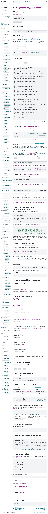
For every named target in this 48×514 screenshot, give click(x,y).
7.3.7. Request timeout (5, 40)
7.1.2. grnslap (4, 12)
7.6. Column (3, 146)
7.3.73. (4, 142)
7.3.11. (5, 46)
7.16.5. (5, 247)
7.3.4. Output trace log (5, 35)
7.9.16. (5, 204)
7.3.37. (6, 86)
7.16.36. (5, 302)
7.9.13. (5, 200)
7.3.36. (5, 84)
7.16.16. (5, 264)
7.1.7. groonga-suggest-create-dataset (6, 21)
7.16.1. (4, 241)
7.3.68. (6, 135)
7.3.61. (4, 124)
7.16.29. (6, 286)
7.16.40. (5, 311)
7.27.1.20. (5, 383)
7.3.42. (6, 96)
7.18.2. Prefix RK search (5, 330)
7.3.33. (4, 78)
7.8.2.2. (6, 161)
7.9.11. (6, 196)
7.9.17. (5, 206)
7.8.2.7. (6, 169)
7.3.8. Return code (5, 41)
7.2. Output (3, 28)
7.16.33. (7, 294)
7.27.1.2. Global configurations (4, 353)
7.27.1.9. (4, 365)
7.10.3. (5, 216)
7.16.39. (5, 310)
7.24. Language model (4, 345)
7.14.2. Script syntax (5, 237)
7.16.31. (5, 289)
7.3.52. (6, 111)
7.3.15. (5, 52)
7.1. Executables (4, 9)
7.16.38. (5, 307)
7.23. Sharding (3, 343)
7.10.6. (5, 222)
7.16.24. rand (4, 279)
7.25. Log (2, 346)
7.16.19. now (4, 270)
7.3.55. (4, 115)
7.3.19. (5, 58)
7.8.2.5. (6, 166)
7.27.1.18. (6, 380)
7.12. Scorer (3, 227)
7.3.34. (5, 80)
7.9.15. (5, 203)
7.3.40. (6, 93)
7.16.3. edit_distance (5, 244)
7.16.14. (5, 260)
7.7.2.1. (6, 155)
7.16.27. (6, 283)
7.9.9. (7, 193)
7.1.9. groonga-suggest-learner (6, 26)
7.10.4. (5, 218)
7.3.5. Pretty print (4, 37)
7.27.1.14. (5, 372)
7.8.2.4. (6, 164)
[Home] (13, 5)
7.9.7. (6, 187)
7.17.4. (6, 324)
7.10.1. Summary (4, 212)
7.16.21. (6, 273)
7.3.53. (6, 112)
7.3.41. (5, 95)
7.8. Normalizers (3, 158)
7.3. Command (3, 29)
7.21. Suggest (3, 334)
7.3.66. (5, 132)
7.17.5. (5, 326)
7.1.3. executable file (6, 14)
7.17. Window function (4, 317)
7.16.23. (5, 277)
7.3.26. (6, 68)
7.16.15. (5, 262)
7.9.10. (5, 194)
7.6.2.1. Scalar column (5, 148)
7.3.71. (4, 139)
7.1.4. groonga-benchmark (6, 16)
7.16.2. (5, 243)
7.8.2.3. (6, 163)
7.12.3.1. (5, 229)
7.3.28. (4, 71)
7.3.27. (4, 69)
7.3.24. (4, 65)
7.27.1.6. (5, 360)
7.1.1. (4, 10)
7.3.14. (5, 50)
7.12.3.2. (6, 231)
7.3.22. (4, 62)
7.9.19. (5, 209)
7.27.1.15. (5, 375)
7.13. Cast (2, 232)
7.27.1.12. (5, 369)
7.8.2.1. (6, 160)
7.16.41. (5, 313)
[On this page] (46, 2)
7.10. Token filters (4, 210)
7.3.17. (5, 55)
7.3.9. (5, 43)
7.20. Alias (2, 333)
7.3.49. (5, 106)
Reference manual (18, 5)
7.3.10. (4, 44)
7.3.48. (6, 105)
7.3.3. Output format (5, 34)
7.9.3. (6, 177)
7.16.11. (6, 256)
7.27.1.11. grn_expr (5, 368)
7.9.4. (7, 180)
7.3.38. (6, 88)
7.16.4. (4, 246)
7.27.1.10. (6, 366)
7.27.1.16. (5, 376)
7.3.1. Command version (6, 31)
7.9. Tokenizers (3, 172)
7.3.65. (5, 130)
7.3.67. (5, 133)
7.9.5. (7, 182)
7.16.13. (5, 259)
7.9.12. (6, 198)
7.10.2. (6, 213)
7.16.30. (6, 287)
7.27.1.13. (5, 371)
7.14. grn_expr (3, 234)
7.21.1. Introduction (5, 336)
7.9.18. (5, 207)
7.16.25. (4, 280)
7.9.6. (7, 185)
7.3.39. (5, 90)
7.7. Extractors (3, 154)
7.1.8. (6, 24)
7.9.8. (7, 190)
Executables (25, 5)
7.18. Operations (3, 327)
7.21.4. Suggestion (5, 340)
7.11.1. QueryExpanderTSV (6, 225)
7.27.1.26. (6, 393)
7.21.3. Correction (5, 339)
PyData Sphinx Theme (41, 512)
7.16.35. (6, 299)
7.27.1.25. (5, 392)
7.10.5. (6, 220)
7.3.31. (5, 75)
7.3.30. (5, 74)
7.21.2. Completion (5, 337)
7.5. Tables (3, 145)
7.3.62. (4, 126)
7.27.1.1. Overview (5, 351)
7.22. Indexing (3, 342)
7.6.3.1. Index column (5, 152)
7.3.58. (4, 120)
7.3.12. (5, 47)
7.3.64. (5, 129)
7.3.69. (5, 136)
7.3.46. (5, 102)
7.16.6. (5, 249)
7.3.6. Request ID (4, 38)
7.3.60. (4, 123)
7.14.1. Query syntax (5, 235)
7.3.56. (6, 117)
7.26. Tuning (3, 348)
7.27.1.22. (5, 386)
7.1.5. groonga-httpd (5, 17)
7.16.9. (5, 253)
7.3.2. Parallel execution (6, 32)
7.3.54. (4, 114)
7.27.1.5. (5, 358)
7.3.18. (5, 56)
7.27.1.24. (6, 390)
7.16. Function (3, 240)
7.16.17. (6, 267)
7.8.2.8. (6, 170)
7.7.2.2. (6, 157)
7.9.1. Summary (4, 173)
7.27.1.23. (5, 389)
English (32, 1)
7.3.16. (5, 53)
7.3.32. (5, 77)
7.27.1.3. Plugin (4, 355)
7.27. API (2, 349)
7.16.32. (5, 291)
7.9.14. (5, 201)
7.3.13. (5, 49)
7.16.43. (5, 316)
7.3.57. (5, 118)
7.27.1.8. (5, 363)
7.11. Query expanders (4, 224)
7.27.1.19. (5, 382)
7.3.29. (5, 72)
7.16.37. (6, 304)
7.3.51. (5, 109)
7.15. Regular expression (5, 238)
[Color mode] (23, 2)
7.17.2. (5, 320)
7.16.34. (5, 297)
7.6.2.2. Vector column (5, 149)
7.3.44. (6, 99)
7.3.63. (5, 127)
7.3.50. (4, 108)
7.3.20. (6, 59)
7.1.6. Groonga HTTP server (6, 19)
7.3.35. (5, 81)
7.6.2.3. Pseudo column (5, 151)
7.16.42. (5, 314)
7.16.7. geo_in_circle (5, 250)
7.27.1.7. (6, 362)
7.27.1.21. (5, 385)
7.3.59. (4, 121)
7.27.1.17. (6, 378)
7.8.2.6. (6, 167)
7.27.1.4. (5, 356)
